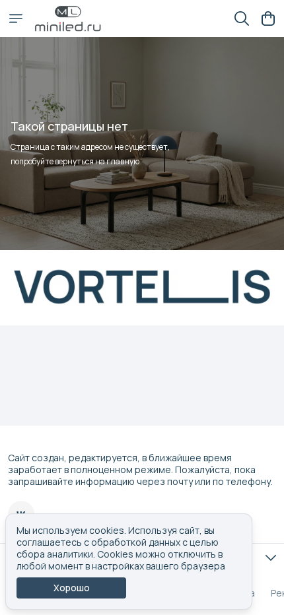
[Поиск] (242, 18)
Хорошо (71, 587)
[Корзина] (268, 18)
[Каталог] (16, 18)
